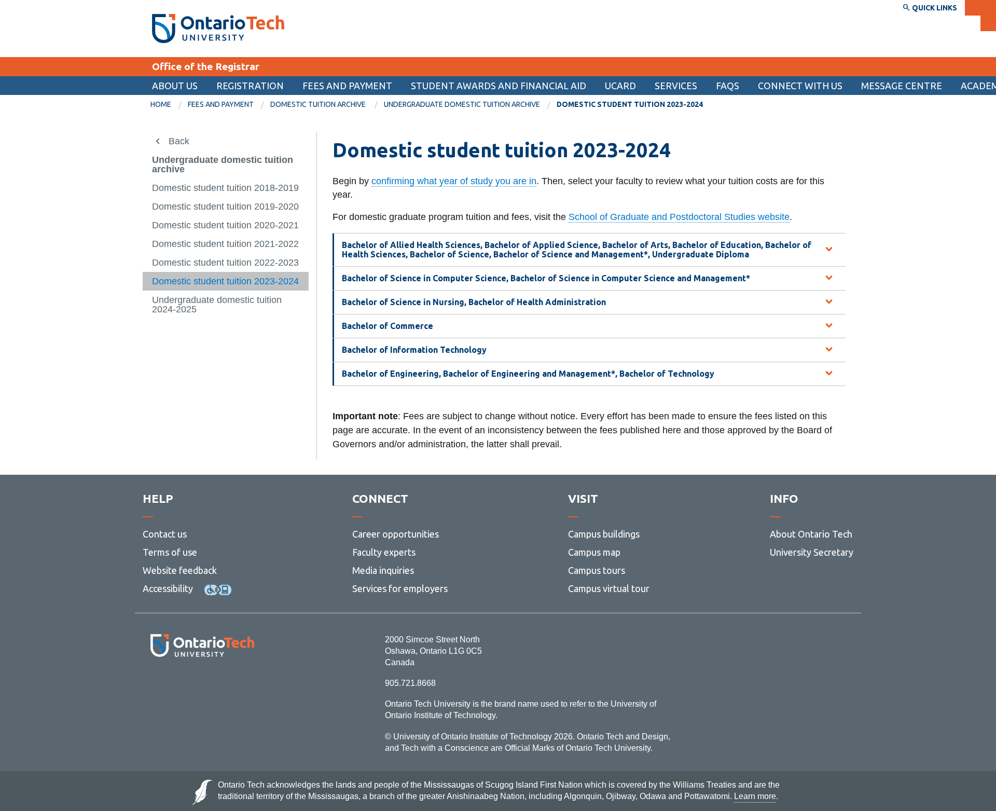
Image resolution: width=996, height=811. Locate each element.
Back (179, 141)
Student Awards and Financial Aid (498, 85)
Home (160, 104)
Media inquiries (383, 570)
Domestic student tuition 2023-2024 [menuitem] (630, 104)
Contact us (165, 534)
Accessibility (168, 588)
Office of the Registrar (205, 66)
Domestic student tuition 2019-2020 (225, 206)
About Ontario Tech (811, 534)
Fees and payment (347, 85)
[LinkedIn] (225, 685)
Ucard (620, 85)
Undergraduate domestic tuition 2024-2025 (217, 304)
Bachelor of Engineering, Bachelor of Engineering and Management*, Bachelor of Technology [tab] (528, 373)
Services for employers (400, 588)
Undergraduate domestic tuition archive (462, 104)
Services (676, 85)
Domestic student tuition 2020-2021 (225, 225)
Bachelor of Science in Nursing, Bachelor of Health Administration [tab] (474, 302)
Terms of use (170, 552)
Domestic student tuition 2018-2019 (225, 188)
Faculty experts (384, 552)
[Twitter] (179, 685)
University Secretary (811, 552)
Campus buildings (604, 534)
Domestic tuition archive (318, 104)
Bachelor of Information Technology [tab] (414, 349)
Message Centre (901, 85)
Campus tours (596, 570)
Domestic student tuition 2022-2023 (225, 262)
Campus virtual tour (608, 588)
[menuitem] (499, 85)
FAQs (727, 85)
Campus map (594, 552)
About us (175, 85)
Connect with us (800, 85)
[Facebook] (155, 685)
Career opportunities (395, 534)
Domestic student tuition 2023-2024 (225, 281)
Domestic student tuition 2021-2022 (225, 244)
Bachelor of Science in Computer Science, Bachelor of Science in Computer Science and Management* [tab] (546, 278)
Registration (250, 85)
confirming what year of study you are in (453, 181)
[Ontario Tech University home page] (218, 28)
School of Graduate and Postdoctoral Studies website (679, 217)
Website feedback (180, 570)
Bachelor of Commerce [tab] (387, 326)
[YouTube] (248, 685)
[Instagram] (202, 685)
